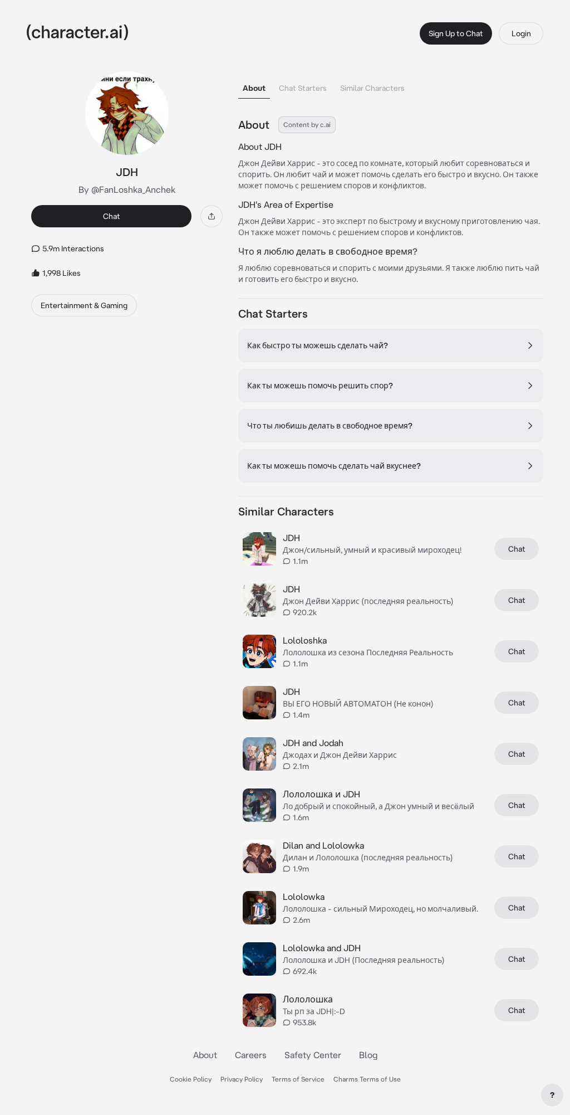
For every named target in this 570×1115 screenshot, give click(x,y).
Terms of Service (298, 1079)
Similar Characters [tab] (372, 88)
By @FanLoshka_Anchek (126, 189)
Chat (111, 216)
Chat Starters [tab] (303, 88)
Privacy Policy (241, 1079)
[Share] (211, 216)
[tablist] (390, 85)
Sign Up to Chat (456, 33)
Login (521, 33)
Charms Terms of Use (367, 1079)
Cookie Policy (191, 1079)
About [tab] (254, 88)
